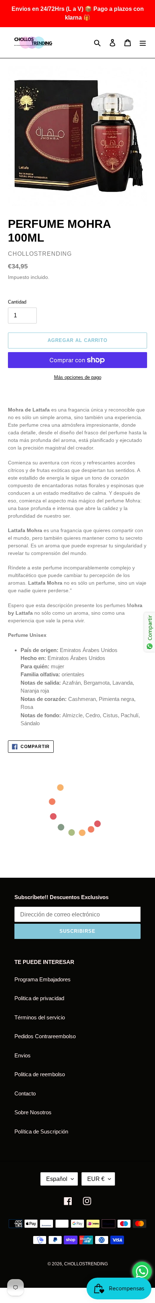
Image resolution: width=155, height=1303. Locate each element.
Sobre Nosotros (33, 1112)
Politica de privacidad (39, 998)
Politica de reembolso (39, 1074)
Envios (22, 1055)
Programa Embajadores (42, 979)
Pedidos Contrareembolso (45, 1036)
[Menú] (142, 42)
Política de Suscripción (41, 1131)
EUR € (96, 1179)
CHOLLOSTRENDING (86, 1263)
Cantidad (17, 302)
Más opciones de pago (77, 377)
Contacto (25, 1093)
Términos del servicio (39, 1017)
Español (56, 1179)
